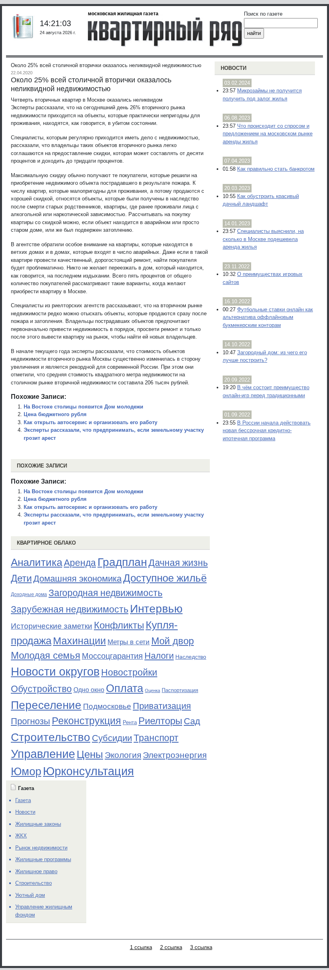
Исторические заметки (51, 626)
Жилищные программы (43, 859)
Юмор (26, 772)
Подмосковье (107, 706)
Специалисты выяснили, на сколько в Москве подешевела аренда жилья (263, 239)
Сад (192, 721)
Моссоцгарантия (112, 655)
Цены (90, 754)
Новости (233, 68)
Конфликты (119, 625)
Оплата (124, 688)
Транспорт (156, 738)
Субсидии (112, 738)
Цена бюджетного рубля (55, 414)
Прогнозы (30, 721)
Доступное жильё (165, 578)
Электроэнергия (175, 755)
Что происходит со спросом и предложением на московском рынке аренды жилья (268, 134)
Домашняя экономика (77, 579)
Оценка (152, 690)
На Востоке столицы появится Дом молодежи (83, 407)
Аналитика (36, 562)
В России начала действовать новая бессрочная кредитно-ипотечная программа (267, 430)
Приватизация (162, 706)
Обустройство (41, 689)
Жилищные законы (38, 824)
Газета (23, 800)
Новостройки (129, 672)
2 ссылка (171, 947)
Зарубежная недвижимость (69, 609)
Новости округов (55, 671)
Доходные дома (29, 594)
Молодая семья (45, 655)
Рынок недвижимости (41, 848)
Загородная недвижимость (105, 593)
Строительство (50, 737)
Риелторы (160, 720)
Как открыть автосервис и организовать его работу (90, 422)
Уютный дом (30, 895)
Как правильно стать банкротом (276, 169)
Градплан (122, 562)
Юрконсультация (88, 771)
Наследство (190, 656)
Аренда (80, 562)
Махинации (79, 640)
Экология (123, 755)
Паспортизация (180, 690)
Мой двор (172, 640)
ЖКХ (21, 836)
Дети (21, 578)
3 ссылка (201, 947)
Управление (43, 753)
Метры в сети (129, 642)
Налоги (159, 656)
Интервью (156, 608)
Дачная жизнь (178, 562)
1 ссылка (141, 947)
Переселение (46, 705)
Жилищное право (36, 871)
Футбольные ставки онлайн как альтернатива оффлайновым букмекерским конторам (268, 317)
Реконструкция (86, 720)
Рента (130, 722)
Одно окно (88, 689)
